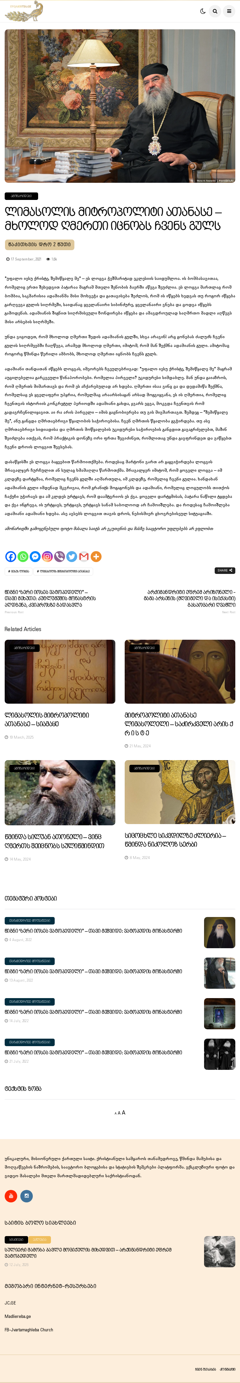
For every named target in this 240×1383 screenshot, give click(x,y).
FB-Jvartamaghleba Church (29, 1330)
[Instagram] (47, 551)
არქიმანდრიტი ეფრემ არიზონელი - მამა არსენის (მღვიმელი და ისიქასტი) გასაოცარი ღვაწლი (189, 602)
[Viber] (59, 551)
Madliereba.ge (18, 1316)
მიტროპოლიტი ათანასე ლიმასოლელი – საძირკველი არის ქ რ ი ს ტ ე (179, 724)
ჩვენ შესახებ (205, 1369)
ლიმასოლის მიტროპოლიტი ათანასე (65, 571)
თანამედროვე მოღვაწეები (29, 921)
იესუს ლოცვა (20, 571)
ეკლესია (39, 1240)
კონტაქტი (227, 1369)
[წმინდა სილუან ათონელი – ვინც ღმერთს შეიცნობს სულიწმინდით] (60, 792)
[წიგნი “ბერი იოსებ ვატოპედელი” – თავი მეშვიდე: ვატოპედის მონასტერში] (219, 932)
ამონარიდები (21, 196)
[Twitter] (71, 551)
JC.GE (10, 1303)
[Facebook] (10, 551)
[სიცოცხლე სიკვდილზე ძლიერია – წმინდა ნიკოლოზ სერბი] (180, 792)
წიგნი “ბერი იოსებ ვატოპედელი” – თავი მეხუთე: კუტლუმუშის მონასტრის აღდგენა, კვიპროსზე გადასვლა (50, 602)
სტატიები (16, 1240)
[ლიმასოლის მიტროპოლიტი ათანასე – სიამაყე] (60, 671)
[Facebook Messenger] (35, 551)
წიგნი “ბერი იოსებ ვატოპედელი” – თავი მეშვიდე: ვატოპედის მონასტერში (93, 931)
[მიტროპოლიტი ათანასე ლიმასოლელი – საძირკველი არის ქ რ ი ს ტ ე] (180, 671)
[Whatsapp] (23, 551)
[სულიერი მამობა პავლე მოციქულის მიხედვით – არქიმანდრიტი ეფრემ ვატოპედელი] (219, 1251)
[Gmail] (83, 551)
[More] (96, 551)
